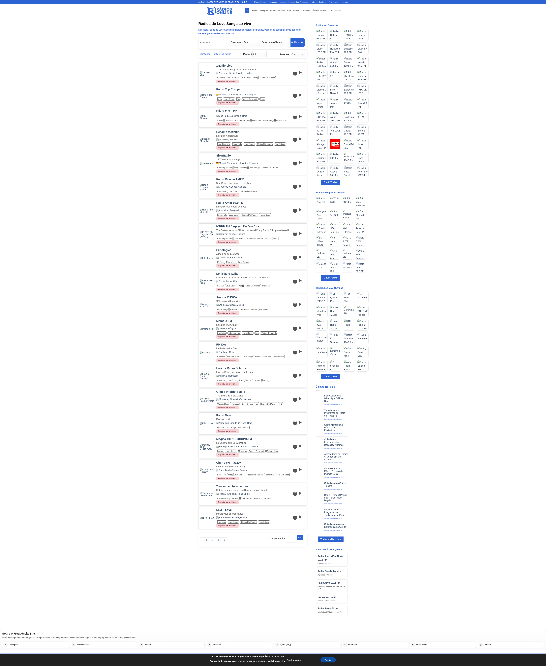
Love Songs (246, 78)
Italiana (220, 286)
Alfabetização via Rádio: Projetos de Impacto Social (333, 471)
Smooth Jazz (283, 475)
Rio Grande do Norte (235, 423)
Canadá (242, 187)
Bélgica (232, 328)
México (240, 305)
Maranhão (232, 258)
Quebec (233, 187)
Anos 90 (221, 380)
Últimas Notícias (320, 11)
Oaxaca (223, 305)
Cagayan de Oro (227, 234)
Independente (234, 333)
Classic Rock (223, 404)
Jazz (230, 475)
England (231, 494)
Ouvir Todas (330, 182)
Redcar (222, 494)
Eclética (220, 262)
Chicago (223, 73)
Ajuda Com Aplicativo (299, 2)
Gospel (220, 427)
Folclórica (221, 333)
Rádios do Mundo (267, 78)
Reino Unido (243, 494)
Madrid (222, 94)
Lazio (229, 281)
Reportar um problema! (227, 81)
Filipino (235, 78)
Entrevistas (231, 262)
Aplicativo (306, 11)
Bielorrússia (232, 376)
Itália (235, 281)
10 (218, 540)
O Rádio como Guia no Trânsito (335, 484)
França (243, 470)
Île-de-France (232, 470)
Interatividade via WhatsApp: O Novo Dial (334, 398)
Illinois (231, 73)
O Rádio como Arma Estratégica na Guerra (335, 525)
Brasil (245, 116)
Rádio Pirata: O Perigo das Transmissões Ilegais (335, 498)
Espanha (253, 94)
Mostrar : (247, 54)
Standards (266, 286)
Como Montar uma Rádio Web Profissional (333, 427)
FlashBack (256, 120)
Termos (345, 2)
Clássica (221, 356)
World (275, 238)
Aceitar (328, 660)
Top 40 (268, 238)
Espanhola (237, 144)
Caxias (222, 258)
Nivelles (223, 328)
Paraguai (234, 210)
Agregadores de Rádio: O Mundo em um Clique (336, 457)
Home (254, 11)
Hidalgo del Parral (228, 447)
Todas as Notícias (330, 539)
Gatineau (223, 187)
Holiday (235, 498)
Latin (219, 99)
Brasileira (229, 120)
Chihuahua (244, 447)
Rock (262, 99)
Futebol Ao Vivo (277, 11)
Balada (220, 451)
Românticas (281, 120)
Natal (221, 423)
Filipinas (241, 234)
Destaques (263, 11)
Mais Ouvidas (293, 11)
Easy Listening (223, 78)
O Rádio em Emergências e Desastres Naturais (334, 442)
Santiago (223, 352)
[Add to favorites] (295, 73)
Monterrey (224, 399)
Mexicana (234, 309)
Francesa (221, 191)
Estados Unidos (244, 73)
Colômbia (233, 139)
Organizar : (285, 54)
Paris (221, 470)
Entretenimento (234, 356)
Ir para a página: (277, 538)
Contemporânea (242, 120)
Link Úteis (334, 11)
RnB (280, 404)
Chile (231, 352)
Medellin (223, 139)
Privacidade (333, 2)
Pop (255, 78)
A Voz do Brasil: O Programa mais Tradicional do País (334, 512)
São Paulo (224, 116)
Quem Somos (260, 2)
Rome (222, 281)
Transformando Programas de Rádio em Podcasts (334, 413)
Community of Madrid (237, 94)
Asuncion (223, 210)
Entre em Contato (318, 2)
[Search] (247, 10)
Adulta (220, 120)
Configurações (294, 660)
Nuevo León (236, 399)
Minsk (222, 376)
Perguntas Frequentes (278, 2)
